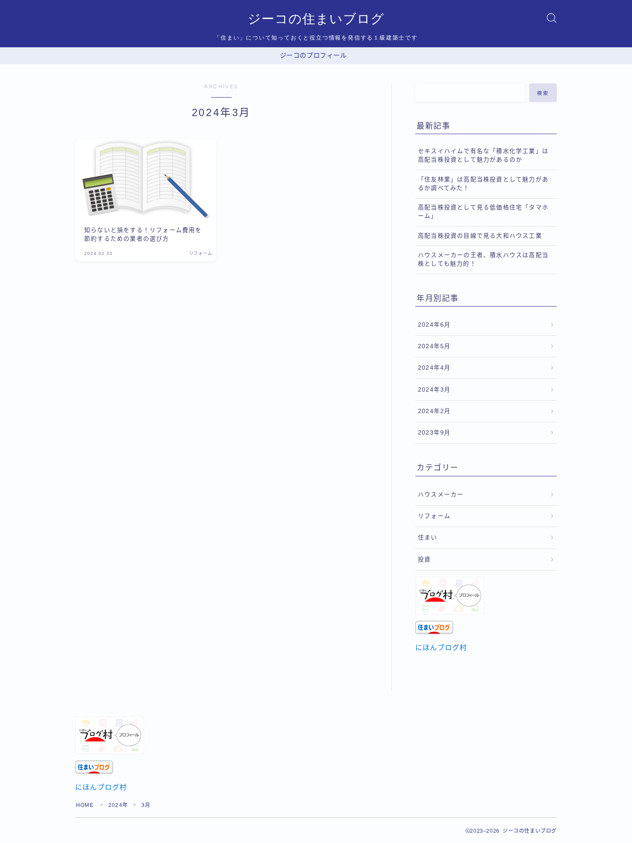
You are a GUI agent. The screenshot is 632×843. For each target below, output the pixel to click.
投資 (424, 559)
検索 (543, 92)
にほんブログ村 (441, 647)
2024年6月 (434, 325)
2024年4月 (434, 368)
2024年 (118, 805)
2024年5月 (434, 346)
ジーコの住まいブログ (316, 19)
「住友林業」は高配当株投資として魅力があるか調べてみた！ (483, 183)
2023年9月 (434, 432)
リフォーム (434, 516)
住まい (428, 537)
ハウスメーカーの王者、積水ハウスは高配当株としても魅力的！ (483, 259)
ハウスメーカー (440, 494)
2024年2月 (434, 411)
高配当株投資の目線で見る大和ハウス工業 (480, 236)
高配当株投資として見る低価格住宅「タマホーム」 (483, 211)
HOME (85, 805)
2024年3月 (434, 389)
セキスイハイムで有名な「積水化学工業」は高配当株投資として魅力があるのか (483, 155)
